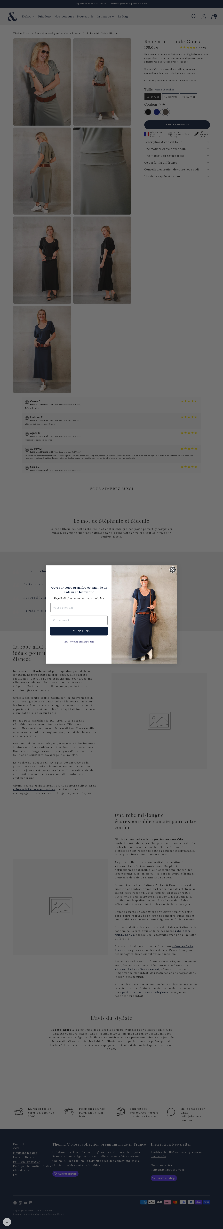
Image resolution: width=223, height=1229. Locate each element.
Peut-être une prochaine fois (79, 641)
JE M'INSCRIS (79, 631)
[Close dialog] (172, 569)
